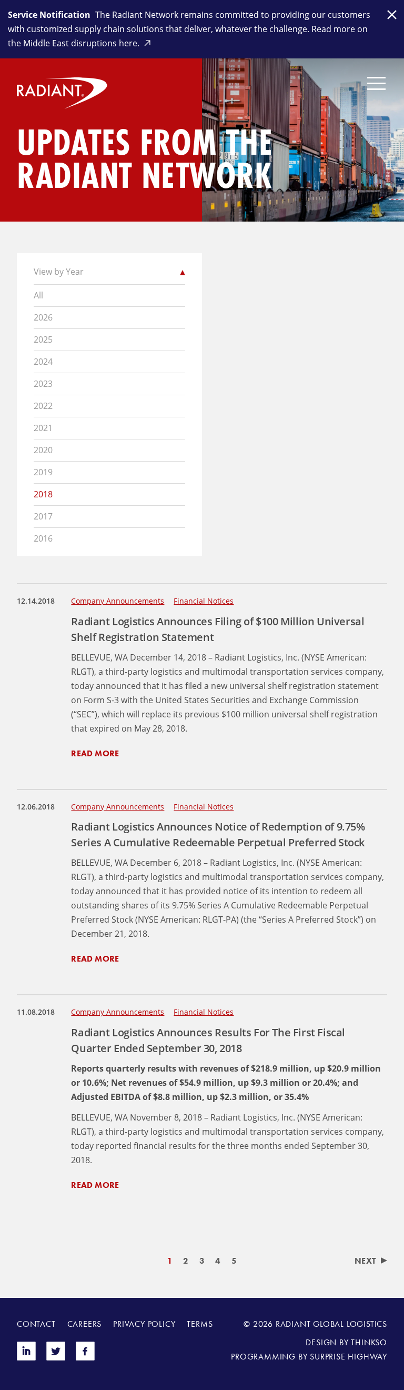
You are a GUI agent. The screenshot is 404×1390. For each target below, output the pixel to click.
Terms (200, 1323)
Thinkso (369, 1342)
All (38, 295)
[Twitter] (55, 1357)
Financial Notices (204, 601)
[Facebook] (85, 1357)
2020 (43, 450)
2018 (43, 494)
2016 (43, 538)
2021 (43, 428)
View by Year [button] (59, 271)
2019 (43, 472)
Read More (95, 753)
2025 (43, 339)
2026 (43, 317)
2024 (43, 361)
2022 (43, 406)
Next (365, 1260)
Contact (36, 1323)
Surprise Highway (348, 1356)
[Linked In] (26, 1357)
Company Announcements (117, 601)
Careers (84, 1323)
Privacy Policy (144, 1323)
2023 (43, 383)
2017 (43, 516)
